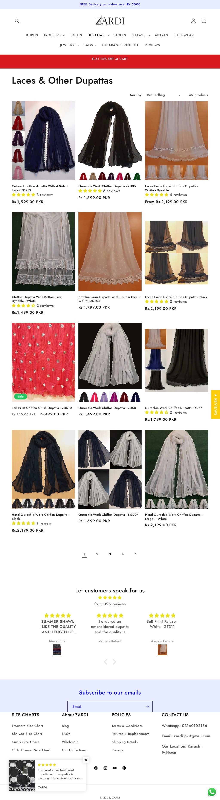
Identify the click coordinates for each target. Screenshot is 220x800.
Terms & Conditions (127, 726)
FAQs (66, 733)
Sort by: (136, 95)
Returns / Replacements (131, 733)
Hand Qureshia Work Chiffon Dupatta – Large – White (174, 517)
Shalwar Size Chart (27, 733)
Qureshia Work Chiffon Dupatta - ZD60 (107, 408)
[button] (17, 20)
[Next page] (135, 554)
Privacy (117, 750)
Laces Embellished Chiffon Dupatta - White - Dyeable (171, 188)
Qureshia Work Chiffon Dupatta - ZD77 (173, 408)
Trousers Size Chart (27, 726)
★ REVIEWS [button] (215, 404)
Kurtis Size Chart (25, 742)
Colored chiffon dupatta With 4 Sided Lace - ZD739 (40, 188)
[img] (109, 597)
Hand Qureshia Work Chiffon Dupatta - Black (40, 517)
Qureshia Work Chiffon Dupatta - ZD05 (107, 186)
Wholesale (70, 742)
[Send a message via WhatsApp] (212, 792)
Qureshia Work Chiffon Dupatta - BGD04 (108, 515)
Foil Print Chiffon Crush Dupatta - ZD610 (42, 408)
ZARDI (116, 798)
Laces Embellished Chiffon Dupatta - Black (176, 297)
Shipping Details (125, 742)
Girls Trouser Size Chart (31, 750)
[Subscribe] (147, 706)
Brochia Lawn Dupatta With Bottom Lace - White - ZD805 (109, 299)
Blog (65, 726)
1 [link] (85, 554)
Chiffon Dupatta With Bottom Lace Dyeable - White (37, 299)
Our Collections (74, 750)
